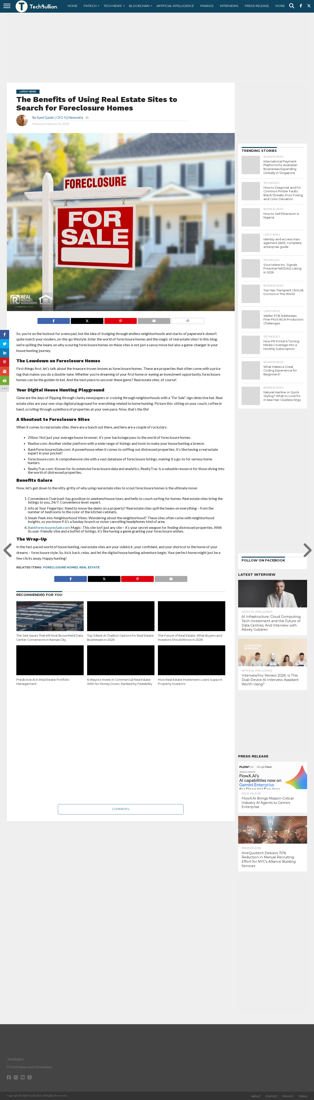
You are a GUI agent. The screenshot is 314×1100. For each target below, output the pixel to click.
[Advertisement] (157, 47)
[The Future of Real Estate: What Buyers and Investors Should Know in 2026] (191, 621)
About (256, 1096)
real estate (89, 567)
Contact (271, 1096)
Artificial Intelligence (175, 6)
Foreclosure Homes (60, 567)
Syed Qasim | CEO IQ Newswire (60, 117)
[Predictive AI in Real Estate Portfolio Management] (50, 665)
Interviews (229, 6)
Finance (207, 6)
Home (72, 6)
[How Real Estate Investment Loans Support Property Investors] (191, 665)
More (280, 6)
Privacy (288, 1096)
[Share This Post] (87, 320)
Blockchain (139, 6)
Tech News (113, 6)
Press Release (257, 6)
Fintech (90, 6)
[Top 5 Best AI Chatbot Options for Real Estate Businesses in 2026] (120, 621)
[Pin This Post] (120, 320)
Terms (302, 1096)
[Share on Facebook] (53, 320)
